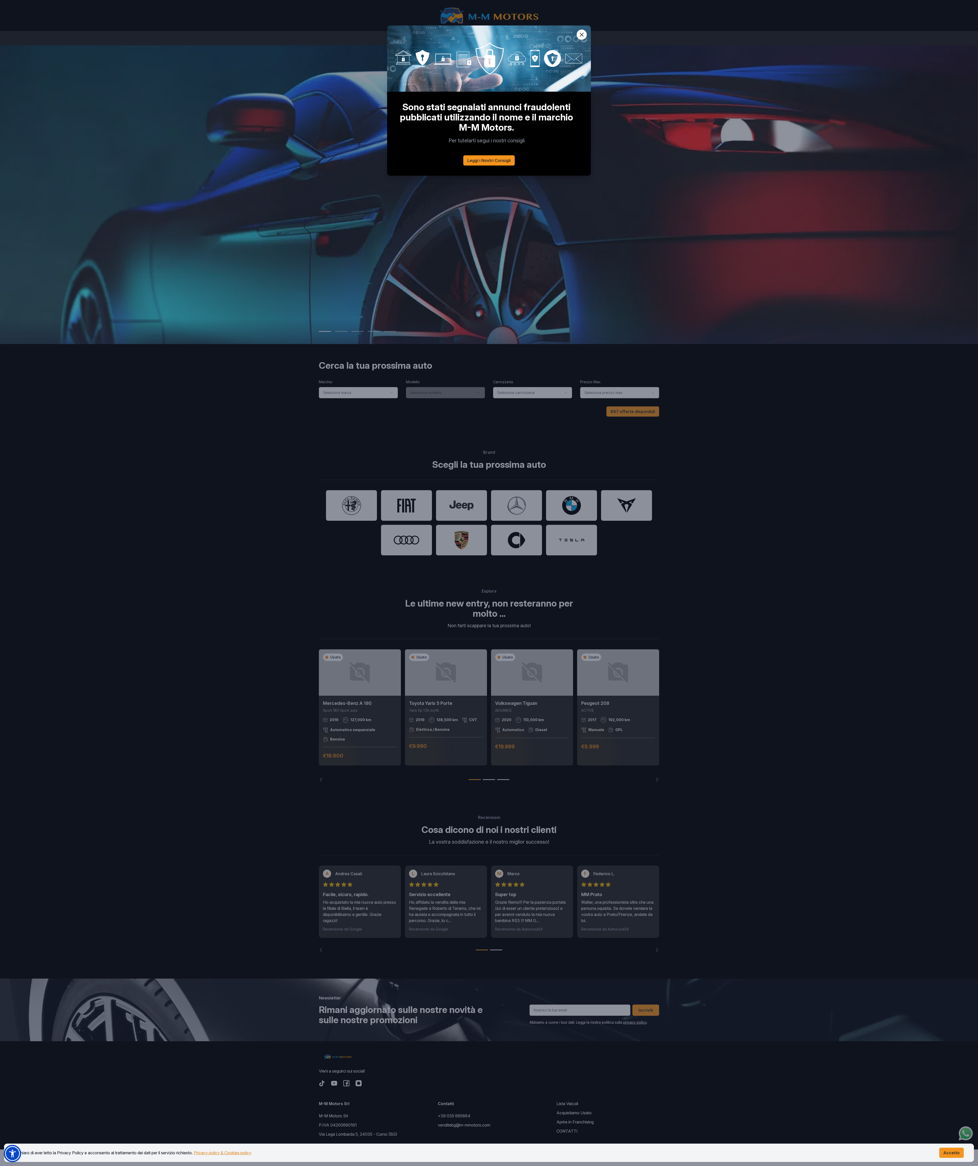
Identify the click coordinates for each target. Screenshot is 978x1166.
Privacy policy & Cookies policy (222, 1152)
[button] (12, 1153)
